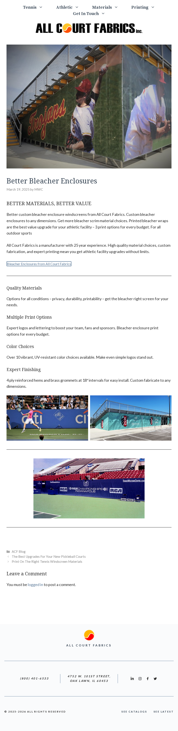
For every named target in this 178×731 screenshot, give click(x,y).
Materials (102, 7)
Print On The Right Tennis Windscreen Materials (47, 561)
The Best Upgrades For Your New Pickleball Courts (49, 556)
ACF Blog (19, 551)
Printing (139, 7)
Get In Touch (86, 14)
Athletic (64, 7)
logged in (35, 584)
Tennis (29, 7)
